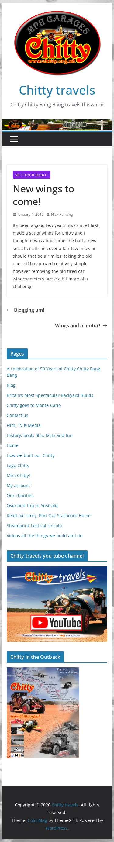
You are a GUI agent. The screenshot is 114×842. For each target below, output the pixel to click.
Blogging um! (29, 310)
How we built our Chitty (30, 455)
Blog (11, 385)
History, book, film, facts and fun (40, 435)
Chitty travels (57, 89)
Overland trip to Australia (33, 505)
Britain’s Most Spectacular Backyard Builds (50, 395)
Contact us (17, 415)
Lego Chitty (18, 465)
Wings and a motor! (77, 325)
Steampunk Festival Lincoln (34, 525)
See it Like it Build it (31, 175)
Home (13, 445)
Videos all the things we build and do (44, 535)
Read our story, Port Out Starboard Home (49, 515)
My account (18, 485)
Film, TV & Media (24, 425)
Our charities (20, 495)
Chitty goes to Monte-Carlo (34, 405)
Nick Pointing (62, 214)
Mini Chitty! (18, 475)
